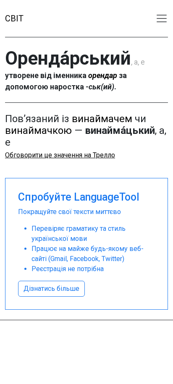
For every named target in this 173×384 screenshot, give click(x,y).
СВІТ (14, 18)
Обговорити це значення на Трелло (60, 155)
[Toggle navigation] (161, 18)
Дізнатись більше (51, 289)
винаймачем (102, 119)
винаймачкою (38, 130)
